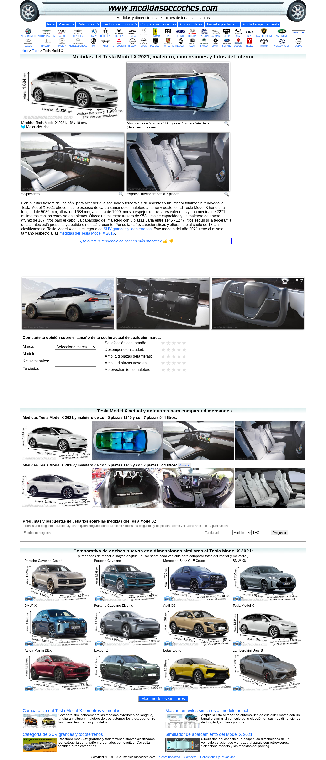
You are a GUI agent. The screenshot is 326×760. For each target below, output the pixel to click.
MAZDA (62, 46)
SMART (216, 46)
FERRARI (156, 36)
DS (143, 36)
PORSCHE (168, 46)
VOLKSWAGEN (282, 46)
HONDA (192, 36)
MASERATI (46, 46)
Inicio (51, 24)
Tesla (35, 51)
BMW (94, 36)
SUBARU (226, 46)
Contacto (190, 757)
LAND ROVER (282, 36)
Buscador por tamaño (222, 24)
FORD (180, 36)
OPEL (144, 46)
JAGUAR (215, 36)
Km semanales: (36, 361)
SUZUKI (238, 46)
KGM (238, 36)
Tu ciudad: (31, 369)
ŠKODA (204, 46)
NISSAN (132, 46)
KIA (249, 36)
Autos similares (190, 24)
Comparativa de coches (158, 24)
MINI (105, 46)
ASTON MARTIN (46, 36)
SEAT (192, 46)
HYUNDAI (204, 36)
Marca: (28, 346)
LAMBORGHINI (264, 36)
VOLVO (298, 46)
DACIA (132, 36)
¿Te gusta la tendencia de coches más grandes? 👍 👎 (126, 241)
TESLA (249, 46)
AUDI (62, 36)
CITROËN (105, 36)
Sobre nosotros (169, 757)
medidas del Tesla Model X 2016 (87, 233)
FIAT (168, 36)
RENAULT (180, 46)
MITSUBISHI (119, 46)
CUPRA (119, 36)
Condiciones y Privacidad (217, 757)
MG (94, 46)
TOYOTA (264, 46)
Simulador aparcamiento (260, 24)
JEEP (227, 36)
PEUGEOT (155, 46)
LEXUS (28, 46)
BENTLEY (78, 36)
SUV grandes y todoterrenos (128, 229)
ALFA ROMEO (28, 36)
